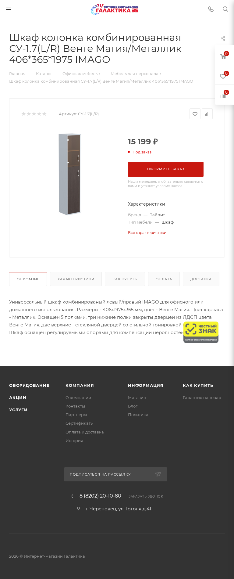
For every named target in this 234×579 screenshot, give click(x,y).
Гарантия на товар (202, 397)
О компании (78, 397)
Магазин (137, 397)
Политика (138, 414)
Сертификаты (80, 423)
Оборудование (29, 385)
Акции (18, 397)
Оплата (164, 279)
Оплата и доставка (85, 432)
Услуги (18, 409)
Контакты (75, 406)
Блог (132, 406)
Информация (146, 385)
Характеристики (76, 279)
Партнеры (76, 414)
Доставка (201, 279)
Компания (80, 385)
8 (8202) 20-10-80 (100, 496)
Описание (28, 279)
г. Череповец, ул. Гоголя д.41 (118, 509)
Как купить (124, 279)
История (74, 440)
